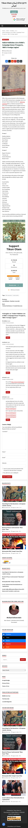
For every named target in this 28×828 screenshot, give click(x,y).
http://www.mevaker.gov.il (17, 381)
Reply (7, 337)
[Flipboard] (15, 61)
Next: (12, 305)
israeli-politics (16, 295)
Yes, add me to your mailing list (10, 472)
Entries (14, 14)
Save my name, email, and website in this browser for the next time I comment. (13, 469)
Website (4, 463)
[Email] (18, 61)
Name (4, 451)
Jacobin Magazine (7, 701)
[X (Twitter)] (9, 61)
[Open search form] (25, 25)
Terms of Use (5, 686)
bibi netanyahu (9, 295)
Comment (5, 431)
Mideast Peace (5, 39)
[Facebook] (6, 61)
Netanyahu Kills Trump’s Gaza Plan (12, 551)
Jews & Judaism (7, 500)
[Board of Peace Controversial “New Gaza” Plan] (14, 518)
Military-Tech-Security (15, 547)
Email (4, 457)
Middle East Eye (6, 696)
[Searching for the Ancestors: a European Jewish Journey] (14, 494)
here (3, 107)
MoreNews (11, 826)
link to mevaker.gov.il (11, 408)
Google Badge (6, 680)
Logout (14, 16)
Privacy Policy (5, 683)
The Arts (20, 500)
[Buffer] (21, 61)
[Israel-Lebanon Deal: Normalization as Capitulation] (14, 788)
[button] (2, 25)
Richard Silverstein (7, 50)
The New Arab (5, 699)
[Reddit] (12, 61)
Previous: (11, 300)
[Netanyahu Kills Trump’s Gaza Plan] (14, 541)
